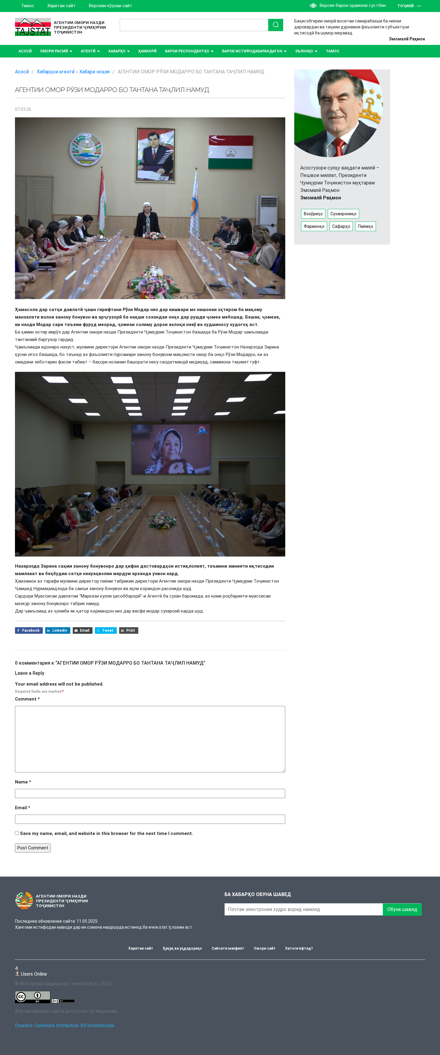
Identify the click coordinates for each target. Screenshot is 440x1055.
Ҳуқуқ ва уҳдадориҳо (182, 948)
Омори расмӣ (54, 51)
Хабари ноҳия (94, 72)
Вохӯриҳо (313, 213)
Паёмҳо (365, 226)
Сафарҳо (341, 226)
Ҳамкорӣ (147, 51)
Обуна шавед (402, 909)
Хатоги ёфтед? (299, 948)
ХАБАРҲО (116, 51)
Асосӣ (25, 51)
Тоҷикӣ (405, 6)
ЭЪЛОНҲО (304, 51)
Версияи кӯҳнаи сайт (110, 5)
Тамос (27, 5)
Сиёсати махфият (228, 948)
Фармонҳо (314, 226)
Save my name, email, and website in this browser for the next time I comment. (106, 833)
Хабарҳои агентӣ (56, 72)
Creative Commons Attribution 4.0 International (64, 1025)
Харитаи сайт (61, 5)
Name (23, 782)
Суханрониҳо (343, 213)
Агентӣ (88, 51)
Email (22, 807)
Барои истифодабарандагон (252, 51)
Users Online (31, 971)
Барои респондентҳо (187, 51)
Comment (27, 699)
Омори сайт (265, 948)
